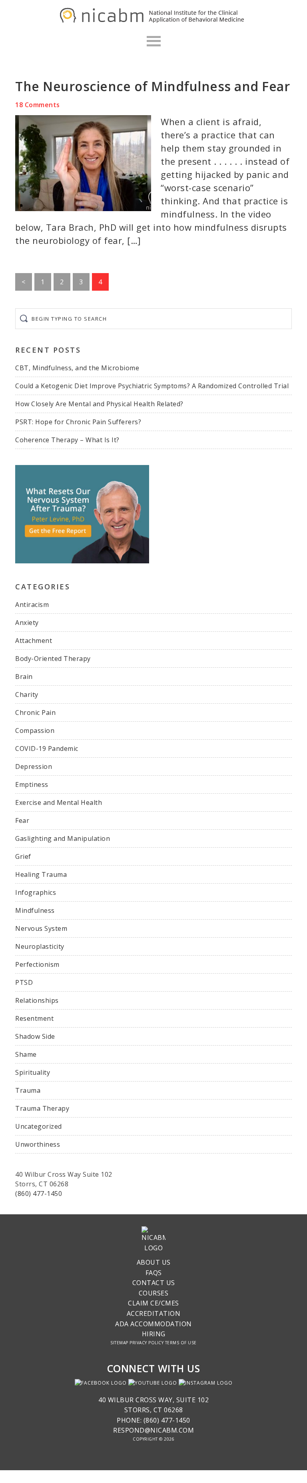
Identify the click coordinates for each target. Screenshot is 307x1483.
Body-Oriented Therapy (53, 658)
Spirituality (32, 1072)
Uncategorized (38, 1126)
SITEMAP (119, 1342)
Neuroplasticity (39, 946)
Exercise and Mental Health (58, 802)
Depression (33, 766)
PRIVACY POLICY (146, 1342)
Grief (23, 856)
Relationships (37, 1000)
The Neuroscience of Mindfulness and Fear (152, 86)
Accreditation (154, 1313)
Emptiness (31, 784)
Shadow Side (35, 1036)
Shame (26, 1054)
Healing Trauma (41, 874)
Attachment (33, 640)
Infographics (35, 892)
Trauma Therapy (42, 1108)
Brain (24, 676)
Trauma (27, 1090)
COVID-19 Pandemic (46, 748)
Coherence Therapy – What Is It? (67, 439)
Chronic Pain (35, 712)
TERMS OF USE (181, 1342)
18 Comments (37, 104)
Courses (154, 1293)
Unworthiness (37, 1144)
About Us (154, 1262)
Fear (22, 820)
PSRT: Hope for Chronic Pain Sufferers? (78, 421)
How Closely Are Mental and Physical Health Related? (99, 403)
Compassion (34, 730)
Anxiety (27, 622)
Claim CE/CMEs (153, 1303)
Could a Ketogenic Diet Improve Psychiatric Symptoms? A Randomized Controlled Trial (152, 385)
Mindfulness (35, 910)
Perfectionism (37, 964)
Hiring (153, 1333)
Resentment (34, 1018)
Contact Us (153, 1282)
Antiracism (32, 604)
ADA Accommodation (153, 1323)
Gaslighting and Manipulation (62, 838)
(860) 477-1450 (38, 1193)
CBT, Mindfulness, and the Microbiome (77, 367)
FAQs (154, 1272)
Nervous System (41, 928)
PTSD (24, 982)
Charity (26, 694)
